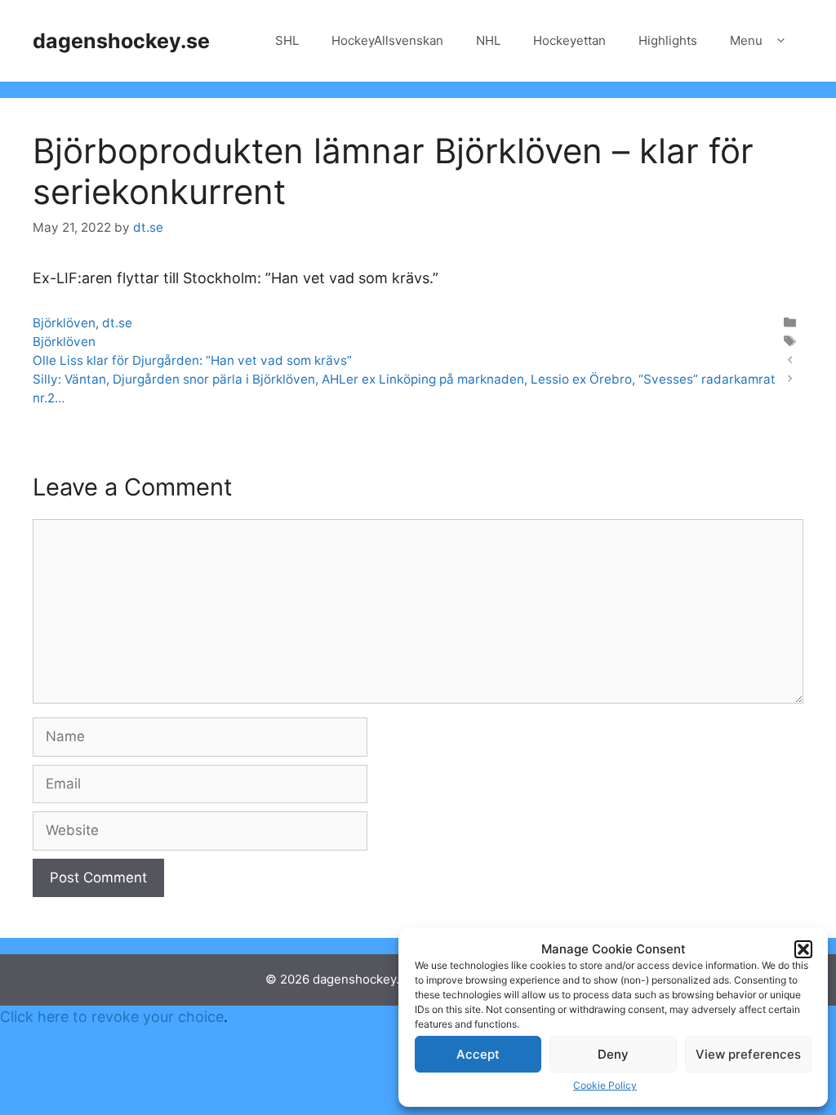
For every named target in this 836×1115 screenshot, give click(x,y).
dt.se (117, 323)
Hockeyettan (569, 40)
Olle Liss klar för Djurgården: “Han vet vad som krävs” (192, 360)
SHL (287, 40)
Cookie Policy (605, 1085)
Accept (478, 1054)
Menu (746, 40)
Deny (613, 1054)
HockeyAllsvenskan (387, 40)
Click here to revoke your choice (112, 1016)
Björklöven (64, 323)
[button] (803, 949)
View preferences (748, 1054)
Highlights (667, 40)
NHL (488, 40)
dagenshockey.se (121, 41)
